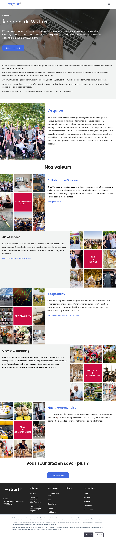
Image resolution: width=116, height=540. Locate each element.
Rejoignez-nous (54, 201)
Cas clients (52, 504)
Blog (49, 500)
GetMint (87, 497)
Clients (69, 488)
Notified (87, 502)
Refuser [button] (99, 535)
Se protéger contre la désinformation (36, 499)
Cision (86, 493)
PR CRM (33, 493)
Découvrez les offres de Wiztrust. (16, 258)
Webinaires (52, 512)
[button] (109, 4)
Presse (50, 508)
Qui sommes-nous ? (53, 494)
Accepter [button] (89, 535)
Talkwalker (88, 506)
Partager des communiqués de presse (35, 508)
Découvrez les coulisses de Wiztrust (63, 315)
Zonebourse (88, 510)
